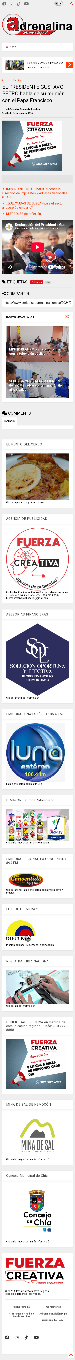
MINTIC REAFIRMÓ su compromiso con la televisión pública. (35, 352)
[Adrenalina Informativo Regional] (37, 38)
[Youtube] (26, 3)
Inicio (4, 80)
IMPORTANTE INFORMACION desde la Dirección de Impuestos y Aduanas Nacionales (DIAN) (34, 193)
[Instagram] (11, 3)
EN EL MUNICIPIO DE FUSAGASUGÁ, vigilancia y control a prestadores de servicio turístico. (46, 62)
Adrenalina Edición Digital (53, 1313)
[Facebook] (4, 3)
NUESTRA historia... (53, 1320)
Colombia (16, 80)
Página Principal (21, 1307)
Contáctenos (53, 1307)
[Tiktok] (19, 3)
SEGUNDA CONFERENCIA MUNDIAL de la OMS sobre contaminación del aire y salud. (36, 385)
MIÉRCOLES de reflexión (23, 214)
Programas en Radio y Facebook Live (21, 1315)
